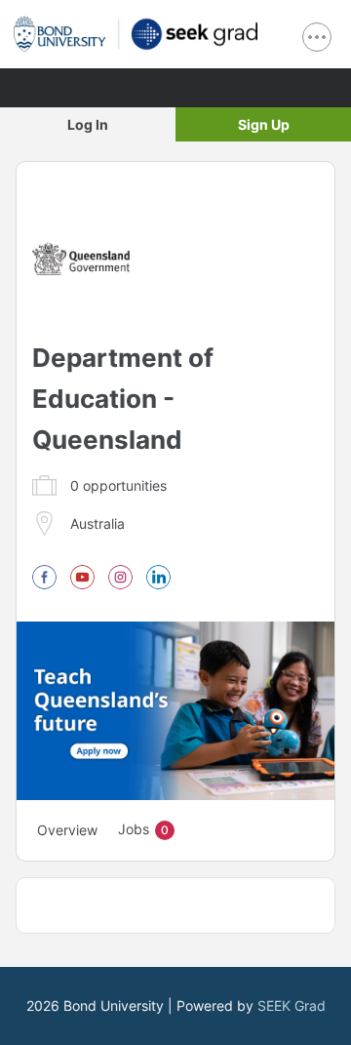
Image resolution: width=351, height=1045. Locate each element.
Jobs (143, 829)
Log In (87, 124)
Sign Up (264, 124)
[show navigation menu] (317, 37)
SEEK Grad (291, 1005)
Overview (67, 830)
